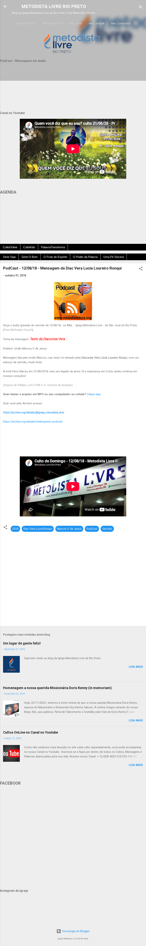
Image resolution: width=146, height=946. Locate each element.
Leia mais (136, 666)
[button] (140, 269)
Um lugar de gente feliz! (22, 643)
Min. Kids (76, 23)
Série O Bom (29, 256)
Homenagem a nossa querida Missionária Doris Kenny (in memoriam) (57, 688)
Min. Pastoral (25, 23)
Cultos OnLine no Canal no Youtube (30, 732)
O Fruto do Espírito (55, 256)
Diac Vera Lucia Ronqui (37, 528)
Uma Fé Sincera (113, 256)
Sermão (107, 528)
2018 (15, 528)
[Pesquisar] (140, 8)
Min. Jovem (96, 23)
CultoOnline (10, 247)
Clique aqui (94, 394)
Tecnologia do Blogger (75, 931)
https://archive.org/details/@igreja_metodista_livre (33, 412)
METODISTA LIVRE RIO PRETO (53, 6)
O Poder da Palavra (85, 256)
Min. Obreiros (53, 23)
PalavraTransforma (53, 247)
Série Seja (9, 256)
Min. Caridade (121, 23)
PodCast (91, 528)
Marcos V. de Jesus (69, 528)
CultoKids (29, 247)
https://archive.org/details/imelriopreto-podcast (33, 421)
